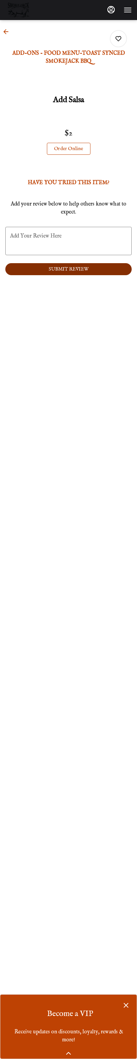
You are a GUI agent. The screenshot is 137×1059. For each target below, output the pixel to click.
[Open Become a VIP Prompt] (68, 1053)
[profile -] (111, 10)
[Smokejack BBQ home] (35, 10)
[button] (8, 31)
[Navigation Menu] (127, 10)
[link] (68, 149)
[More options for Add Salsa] (118, 39)
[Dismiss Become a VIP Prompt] (126, 1005)
